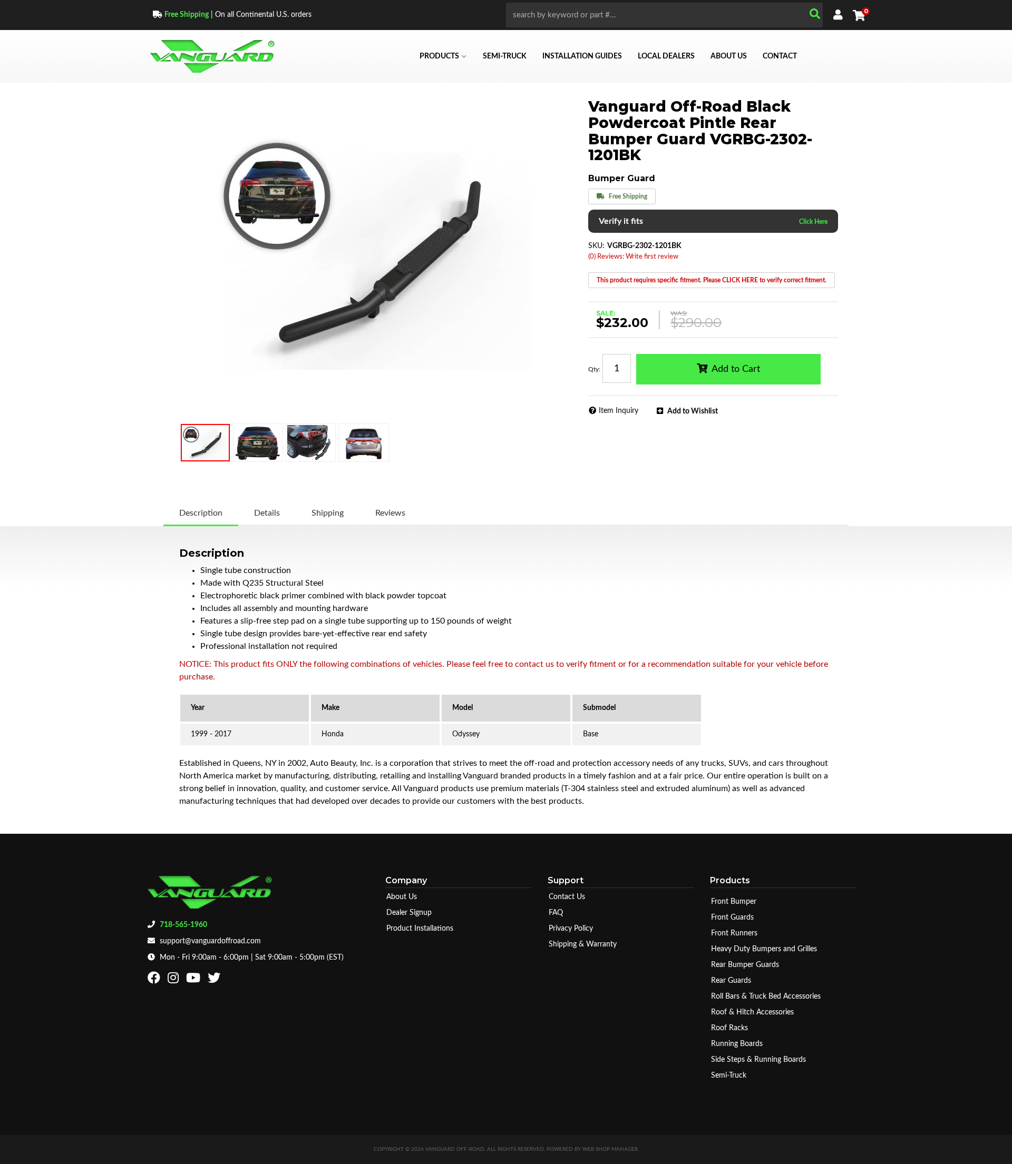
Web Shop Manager (610, 1149)
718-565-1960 (183, 925)
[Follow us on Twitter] (215, 980)
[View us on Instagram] (174, 980)
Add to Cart (736, 369)
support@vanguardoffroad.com (210, 941)
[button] (664, 15)
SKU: (596, 246)
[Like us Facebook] (155, 980)
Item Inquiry (618, 411)
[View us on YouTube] (194, 980)
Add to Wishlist (692, 411)
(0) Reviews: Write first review (633, 256)
